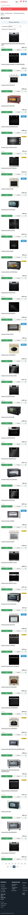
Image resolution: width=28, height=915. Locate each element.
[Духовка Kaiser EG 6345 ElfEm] (14, 681)
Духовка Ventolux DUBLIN (7, 541)
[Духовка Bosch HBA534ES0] (14, 286)
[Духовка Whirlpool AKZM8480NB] (14, 701)
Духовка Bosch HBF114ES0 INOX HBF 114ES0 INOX (13, 44)
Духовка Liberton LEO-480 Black (9, 271)
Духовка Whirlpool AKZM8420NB (9, 790)
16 (15, 863)
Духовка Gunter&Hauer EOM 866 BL (10, 666)
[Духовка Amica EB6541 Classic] (14, 556)
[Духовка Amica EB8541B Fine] (14, 452)
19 (24, 863)
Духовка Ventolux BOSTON (8, 624)
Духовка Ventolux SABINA (7, 521)
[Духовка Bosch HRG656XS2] (14, 847)
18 (21, 863)
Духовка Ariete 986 (6, 811)
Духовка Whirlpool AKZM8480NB (9, 707)
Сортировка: (5, 26)
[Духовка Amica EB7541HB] (14, 494)
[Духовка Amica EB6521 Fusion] (14, 577)
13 (6, 863)
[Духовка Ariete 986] (14, 805)
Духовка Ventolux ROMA (7, 188)
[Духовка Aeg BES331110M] (14, 390)
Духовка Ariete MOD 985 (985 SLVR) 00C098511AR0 (10, 770)
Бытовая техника (8, 13)
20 (7, 866)
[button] (25, 50)
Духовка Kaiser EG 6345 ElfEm (9, 687)
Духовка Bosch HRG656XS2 (8, 853)
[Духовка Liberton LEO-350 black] (14, 473)
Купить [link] (7, 49)
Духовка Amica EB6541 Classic (9, 562)
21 (11, 866)
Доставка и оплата (14, 885)
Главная (2, 13)
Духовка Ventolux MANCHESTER (9, 126)
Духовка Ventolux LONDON (8, 645)
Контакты (14, 890)
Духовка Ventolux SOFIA (7, 334)
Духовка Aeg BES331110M (8, 396)
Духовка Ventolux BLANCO (8, 85)
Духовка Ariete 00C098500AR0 (9, 832)
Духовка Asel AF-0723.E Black (8, 604)
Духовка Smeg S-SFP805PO (8, 355)
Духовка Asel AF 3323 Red (8, 105)
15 (12, 863)
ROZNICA (4, 2)
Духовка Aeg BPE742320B (8, 230)
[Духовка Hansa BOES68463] (14, 307)
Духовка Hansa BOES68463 (8, 313)
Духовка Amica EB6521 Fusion (9, 583)
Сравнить (18, 49)
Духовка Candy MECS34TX (8, 437)
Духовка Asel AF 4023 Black (8, 209)
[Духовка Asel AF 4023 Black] (14, 203)
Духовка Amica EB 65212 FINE (9, 375)
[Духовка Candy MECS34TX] (14, 431)
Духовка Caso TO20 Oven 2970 (9, 147)
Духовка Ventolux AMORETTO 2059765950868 (13, 64)
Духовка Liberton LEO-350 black (9, 479)
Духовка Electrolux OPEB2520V (9, 728)
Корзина (24, 882)
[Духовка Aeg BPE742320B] (14, 224)
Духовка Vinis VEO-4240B (7, 417)
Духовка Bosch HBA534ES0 (8, 292)
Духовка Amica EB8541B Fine (8, 458)
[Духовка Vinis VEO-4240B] (14, 411)
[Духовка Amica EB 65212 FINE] (14, 369)
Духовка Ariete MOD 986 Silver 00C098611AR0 (13, 749)
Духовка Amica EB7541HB (8, 500)
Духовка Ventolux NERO (7, 251)
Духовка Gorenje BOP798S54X (9, 168)
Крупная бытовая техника (19, 13)
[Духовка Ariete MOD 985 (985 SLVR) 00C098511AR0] (14, 763)
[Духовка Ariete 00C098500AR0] (14, 826)
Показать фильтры (14, 22)
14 (9, 863)
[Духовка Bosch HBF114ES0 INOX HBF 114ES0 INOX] (14, 37)
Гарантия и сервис (14, 888)
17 (18, 863)
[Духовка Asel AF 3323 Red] (14, 99)
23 (17, 866)
